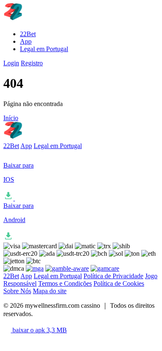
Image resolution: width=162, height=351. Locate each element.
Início (10, 117)
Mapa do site (49, 290)
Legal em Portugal (44, 48)
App (26, 41)
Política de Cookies (118, 283)
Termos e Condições (65, 283)
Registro (32, 63)
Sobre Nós (17, 290)
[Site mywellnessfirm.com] (43, 19)
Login (11, 63)
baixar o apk (39, 330)
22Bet (28, 33)
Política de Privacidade (113, 275)
